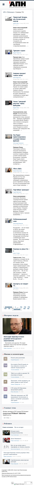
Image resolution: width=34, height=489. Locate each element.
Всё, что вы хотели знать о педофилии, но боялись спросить (20, 446)
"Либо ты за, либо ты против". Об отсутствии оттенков (20, 374)
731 (21, 307)
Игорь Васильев (14, 391)
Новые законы (18, 413)
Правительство (7, 415)
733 (29, 307)
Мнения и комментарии (13, 354)
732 (25, 307)
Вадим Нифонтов (17, 52)
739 (24, 308)
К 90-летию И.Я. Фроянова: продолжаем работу (18, 389)
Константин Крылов (15, 449)
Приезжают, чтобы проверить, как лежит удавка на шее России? (20, 381)
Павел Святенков (8, 348)
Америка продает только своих (19, 74)
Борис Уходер (16, 253)
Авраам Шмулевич (17, 170)
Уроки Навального (16, 438)
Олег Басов (15, 288)
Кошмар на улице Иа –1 (21, 250)
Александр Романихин (18, 143)
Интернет (25, 411)
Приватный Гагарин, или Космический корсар (20, 19)
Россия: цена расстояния (18, 358)
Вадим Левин (16, 107)
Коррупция (7, 413)
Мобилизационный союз (20, 220)
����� (8, 307)
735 (9, 308)
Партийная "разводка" (21, 190)
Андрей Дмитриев (17, 192)
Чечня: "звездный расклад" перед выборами (19, 103)
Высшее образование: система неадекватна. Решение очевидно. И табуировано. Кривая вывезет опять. (20, 295)
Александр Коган (17, 77)
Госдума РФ (19, 411)
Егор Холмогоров (15, 434)
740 (28, 308)
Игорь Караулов (14, 463)
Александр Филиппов (18, 223)
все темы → (7, 417)
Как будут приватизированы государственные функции (19, 138)
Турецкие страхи (19, 51)
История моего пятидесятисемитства (17, 432)
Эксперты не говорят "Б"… (20, 285)
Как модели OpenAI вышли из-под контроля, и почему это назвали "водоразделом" (19, 365)
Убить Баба (17, 169)
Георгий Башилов (15, 359)
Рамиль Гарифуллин (15, 384)
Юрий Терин (16, 23)
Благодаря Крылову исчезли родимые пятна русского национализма (14, 339)
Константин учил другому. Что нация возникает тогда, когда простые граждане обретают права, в (15, 344)
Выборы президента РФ (9, 411)
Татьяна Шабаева (15, 369)
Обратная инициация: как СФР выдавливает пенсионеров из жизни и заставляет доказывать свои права (20, 398)
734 (5, 308)
